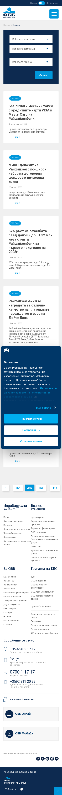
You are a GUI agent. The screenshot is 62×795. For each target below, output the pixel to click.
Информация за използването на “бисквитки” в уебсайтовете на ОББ (31, 392)
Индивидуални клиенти (15, 507)
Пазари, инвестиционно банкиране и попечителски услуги (44, 539)
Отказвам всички (31, 441)
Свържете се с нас (18, 640)
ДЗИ (33, 577)
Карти (6, 517)
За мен (33, 3)
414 (55, 488)
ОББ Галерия (9, 608)
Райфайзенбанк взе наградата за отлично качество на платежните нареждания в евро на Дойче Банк (29, 309)
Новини (7, 616)
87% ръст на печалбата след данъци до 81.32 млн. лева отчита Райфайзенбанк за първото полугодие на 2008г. (31, 241)
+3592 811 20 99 (22, 681)
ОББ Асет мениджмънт (42, 592)
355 (29, 488)
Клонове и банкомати (22, 699)
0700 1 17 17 (22, 672)
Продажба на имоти (41, 606)
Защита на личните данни (44, 625)
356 (41, 488)
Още (17, 137)
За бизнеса (52, 3)
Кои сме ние (9, 577)
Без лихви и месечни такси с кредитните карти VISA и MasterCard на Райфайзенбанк (31, 112)
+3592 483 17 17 (22, 649)
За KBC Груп (9, 581)
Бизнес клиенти (38, 507)
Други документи (11, 604)
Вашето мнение (11, 620)
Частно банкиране (12, 533)
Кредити (7, 525)
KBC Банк (15, 98)
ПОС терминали (38, 532)
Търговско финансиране (43, 528)
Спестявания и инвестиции (16, 529)
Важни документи (40, 629)
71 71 (15, 659)
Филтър (43, 75)
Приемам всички (31, 418)
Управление (9, 589)
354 (18, 488)
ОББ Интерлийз (38, 581)
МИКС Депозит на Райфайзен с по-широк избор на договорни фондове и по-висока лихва (27, 173)
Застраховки (9, 537)
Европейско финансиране (16, 592)
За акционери (10, 585)
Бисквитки (36, 621)
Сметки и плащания (13, 521)
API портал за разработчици (44, 633)
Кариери (7, 612)
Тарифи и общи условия (15, 600)
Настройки (29, 429)
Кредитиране (37, 517)
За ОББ (9, 569)
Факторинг (36, 546)
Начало (7, 25)
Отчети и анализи (12, 596)
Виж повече (43, 407)
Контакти (7, 624)
